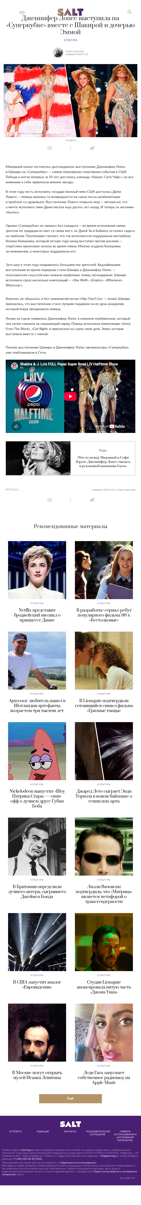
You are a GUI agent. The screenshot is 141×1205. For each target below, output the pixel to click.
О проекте (15, 1131)
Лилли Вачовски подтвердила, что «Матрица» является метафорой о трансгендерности (104, 894)
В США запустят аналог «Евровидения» (37, 985)
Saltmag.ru (27, 1149)
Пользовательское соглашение (98, 1133)
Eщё (70, 1098)
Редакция (43, 1131)
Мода (102, 450)
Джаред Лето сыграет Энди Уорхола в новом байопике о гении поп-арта (104, 796)
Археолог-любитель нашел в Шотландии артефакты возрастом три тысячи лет (37, 705)
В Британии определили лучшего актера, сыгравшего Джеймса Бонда (37, 891)
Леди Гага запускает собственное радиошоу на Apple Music (104, 1077)
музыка (13, 489)
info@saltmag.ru (109, 1155)
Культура (70, 40)
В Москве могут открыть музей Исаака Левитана (37, 1075)
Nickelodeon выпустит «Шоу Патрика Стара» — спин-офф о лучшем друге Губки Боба (37, 799)
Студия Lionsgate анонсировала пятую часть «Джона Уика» (104, 987)
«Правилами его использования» (77, 1162)
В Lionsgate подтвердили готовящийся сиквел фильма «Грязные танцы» (104, 705)
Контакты (70, 1131)
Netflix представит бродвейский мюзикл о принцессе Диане (37, 615)
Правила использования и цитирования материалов (125, 1136)
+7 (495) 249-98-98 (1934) (27, 1158)
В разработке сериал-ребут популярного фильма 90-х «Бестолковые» (104, 615)
